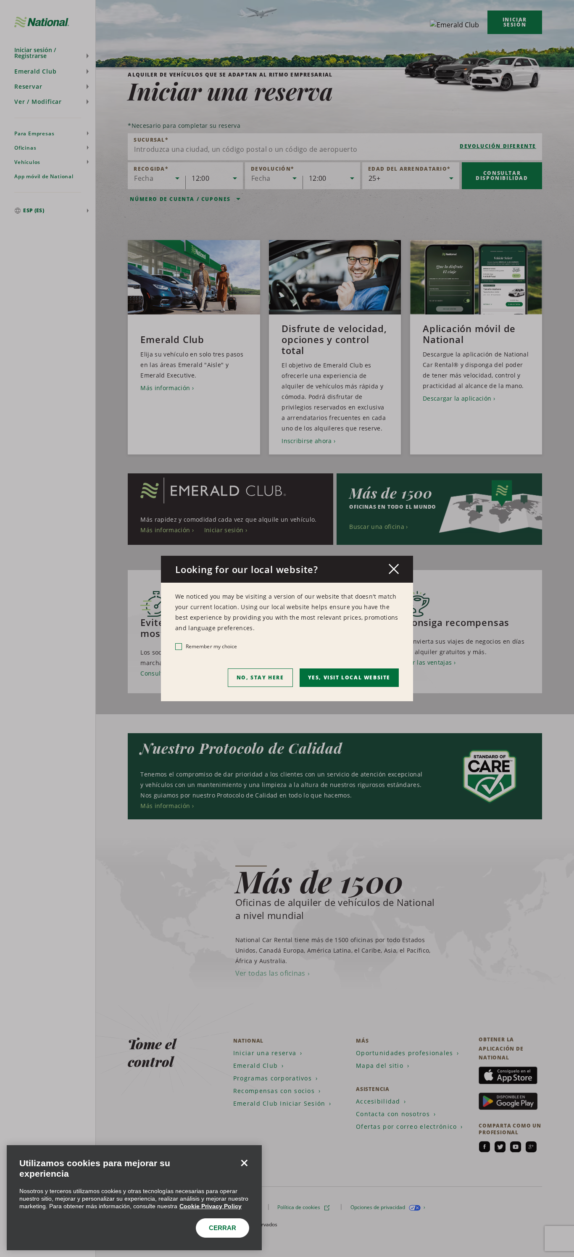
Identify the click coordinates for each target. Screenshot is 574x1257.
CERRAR (222, 1227)
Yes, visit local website (349, 677)
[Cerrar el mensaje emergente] (394, 569)
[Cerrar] (244, 1163)
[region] (134, 1197)
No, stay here (260, 677)
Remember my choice (211, 646)
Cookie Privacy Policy (210, 1206)
